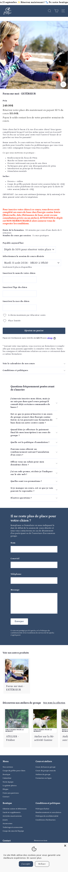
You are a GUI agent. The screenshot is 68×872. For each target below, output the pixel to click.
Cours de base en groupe (46, 767)
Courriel (15, 558)
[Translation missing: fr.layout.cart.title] (56, 11)
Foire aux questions (11, 793)
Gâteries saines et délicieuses (15, 809)
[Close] (65, 845)
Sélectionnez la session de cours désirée (23, 256)
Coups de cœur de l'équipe (13, 831)
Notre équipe (8, 782)
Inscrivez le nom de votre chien (19, 273)
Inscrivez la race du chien (16, 301)
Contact (6, 797)
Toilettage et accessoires (13, 827)
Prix (5, 101)
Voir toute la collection (54, 703)
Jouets (5, 820)
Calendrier (7, 778)
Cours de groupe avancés (46, 771)
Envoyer (19, 621)
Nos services (8, 767)
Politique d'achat (42, 809)
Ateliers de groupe (43, 774)
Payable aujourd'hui (13, 243)
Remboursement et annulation (48, 812)
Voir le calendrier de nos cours (19, 363)
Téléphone (16, 574)
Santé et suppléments (12, 812)
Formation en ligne (44, 778)
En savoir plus (34, 857)
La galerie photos (10, 786)
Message (15, 590)
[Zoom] (63, 84)
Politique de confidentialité (47, 816)
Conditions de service (35, 633)
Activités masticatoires (12, 816)
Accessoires (7, 824)
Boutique (6, 774)
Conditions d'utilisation (46, 820)
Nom (13, 543)
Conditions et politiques (15, 370)
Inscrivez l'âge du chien (15, 287)
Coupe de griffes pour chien (14, 771)
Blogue (5, 789)
